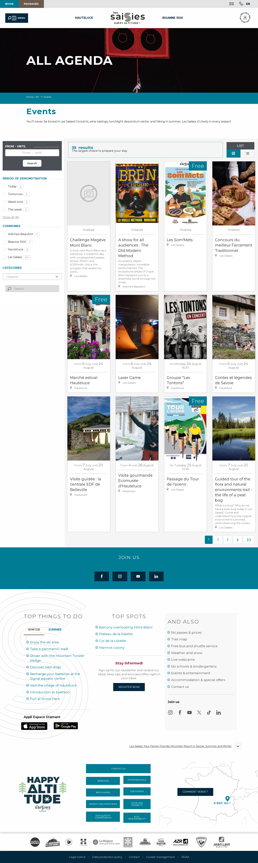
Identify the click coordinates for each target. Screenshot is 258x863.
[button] (248, 4)
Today (15, 186)
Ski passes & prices (186, 633)
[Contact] (229, 4)
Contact (134, 857)
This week (17, 209)
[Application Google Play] (66, 725)
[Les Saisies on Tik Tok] (208, 714)
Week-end (18, 202)
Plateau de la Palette (116, 634)
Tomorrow (18, 194)
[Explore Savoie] (35, 842)
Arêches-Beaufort (22, 234)
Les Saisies (18, 257)
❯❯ (249, 539)
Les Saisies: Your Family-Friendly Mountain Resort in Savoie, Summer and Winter (180, 746)
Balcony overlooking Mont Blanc (126, 627)
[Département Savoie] (83, 842)
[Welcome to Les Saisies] (43, 793)
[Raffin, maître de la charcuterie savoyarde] (161, 842)
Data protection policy (107, 857)
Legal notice (77, 857)
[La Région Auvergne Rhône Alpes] (106, 842)
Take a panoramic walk (49, 649)
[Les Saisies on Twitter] (199, 714)
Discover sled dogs (45, 667)
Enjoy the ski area (44, 642)
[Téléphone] (238, 4)
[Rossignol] (201, 842)
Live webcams (183, 660)
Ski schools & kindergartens (194, 666)
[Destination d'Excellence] (69, 842)
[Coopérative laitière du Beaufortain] (145, 842)
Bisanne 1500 (19, 242)
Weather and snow (187, 653)
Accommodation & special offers (198, 680)
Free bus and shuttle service (194, 646)
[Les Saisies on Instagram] (170, 714)
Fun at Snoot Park (45, 699)
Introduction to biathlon (50, 692)
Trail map (179, 639)
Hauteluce (18, 249)
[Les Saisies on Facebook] (180, 714)
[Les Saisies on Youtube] (189, 714)
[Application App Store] (34, 725)
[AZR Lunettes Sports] (180, 842)
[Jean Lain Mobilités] (221, 842)
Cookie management (160, 857)
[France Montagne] (52, 842)
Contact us (180, 687)
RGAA (185, 857)
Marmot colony (111, 648)
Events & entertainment (190, 673)
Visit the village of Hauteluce (53, 685)
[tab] (34, 629)
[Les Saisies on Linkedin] (218, 714)
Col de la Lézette (112, 641)
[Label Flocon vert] (128, 842)
